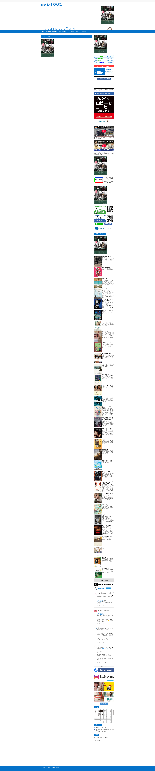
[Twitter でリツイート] (100, 592)
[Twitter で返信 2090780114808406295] (98, 662)
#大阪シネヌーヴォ (101, 599)
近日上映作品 (55, 31)
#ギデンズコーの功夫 (101, 612)
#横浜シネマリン (100, 600)
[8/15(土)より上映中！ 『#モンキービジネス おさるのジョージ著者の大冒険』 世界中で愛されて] (109, 686)
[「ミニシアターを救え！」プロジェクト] (99, 180)
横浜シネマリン (100, 627)
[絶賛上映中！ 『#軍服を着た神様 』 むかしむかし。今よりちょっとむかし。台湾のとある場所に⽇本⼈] (99, 696)
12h (98, 595)
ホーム (43, 31)
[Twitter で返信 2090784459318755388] (98, 642)
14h (111, 627)
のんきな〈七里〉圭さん (102, 593)
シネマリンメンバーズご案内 (81, 31)
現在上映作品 (48, 31)
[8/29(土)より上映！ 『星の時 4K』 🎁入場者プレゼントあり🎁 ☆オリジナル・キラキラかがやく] (99, 686)
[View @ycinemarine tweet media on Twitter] (107, 639)
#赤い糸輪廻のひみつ (101, 614)
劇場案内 (72, 31)
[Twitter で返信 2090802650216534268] (98, 605)
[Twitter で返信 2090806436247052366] (98, 623)
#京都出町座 (99, 601)
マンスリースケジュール (63, 31)
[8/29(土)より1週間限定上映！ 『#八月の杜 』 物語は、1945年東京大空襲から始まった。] (109, 696)
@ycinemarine (106, 627)
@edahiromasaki (107, 610)
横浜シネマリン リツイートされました (107, 592)
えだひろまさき (100, 610)
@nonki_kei (109, 593)
